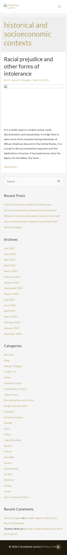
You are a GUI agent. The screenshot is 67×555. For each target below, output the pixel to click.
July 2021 (9, 299)
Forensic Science (13, 417)
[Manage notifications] (58, 547)
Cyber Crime (11, 394)
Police (7, 434)
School (8, 451)
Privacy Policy (50, 546)
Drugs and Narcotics (16, 405)
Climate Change (13, 366)
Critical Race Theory (15, 388)
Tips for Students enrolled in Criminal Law (27, 204)
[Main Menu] (59, 6)
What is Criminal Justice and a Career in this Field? (32, 215)
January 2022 (11, 282)
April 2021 (10, 310)
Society (8, 474)
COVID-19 (10, 371)
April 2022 (10, 265)
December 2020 (13, 333)
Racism (8, 445)
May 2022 (9, 259)
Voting (8, 485)
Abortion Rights (13, 227)
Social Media (11, 468)
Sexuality (9, 457)
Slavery (8, 462)
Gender (8, 422)
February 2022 (12, 276)
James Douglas (12, 517)
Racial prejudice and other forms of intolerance (28, 66)
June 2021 (10, 305)
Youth (7, 491)
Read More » (11, 166)
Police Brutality (12, 440)
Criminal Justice (13, 383)
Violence (9, 479)
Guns (7, 428)
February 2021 (12, 322)
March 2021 (11, 316)
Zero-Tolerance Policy (16, 497)
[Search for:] (33, 181)
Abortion (9, 354)
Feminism (9, 411)
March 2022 (11, 271)
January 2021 (11, 328)
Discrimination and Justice (19, 400)
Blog (6, 360)
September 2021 (13, 288)
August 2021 (11, 293)
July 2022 (9, 248)
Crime (7, 377)
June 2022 (10, 254)
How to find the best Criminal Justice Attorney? (31, 221)
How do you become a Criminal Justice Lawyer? (30, 210)
